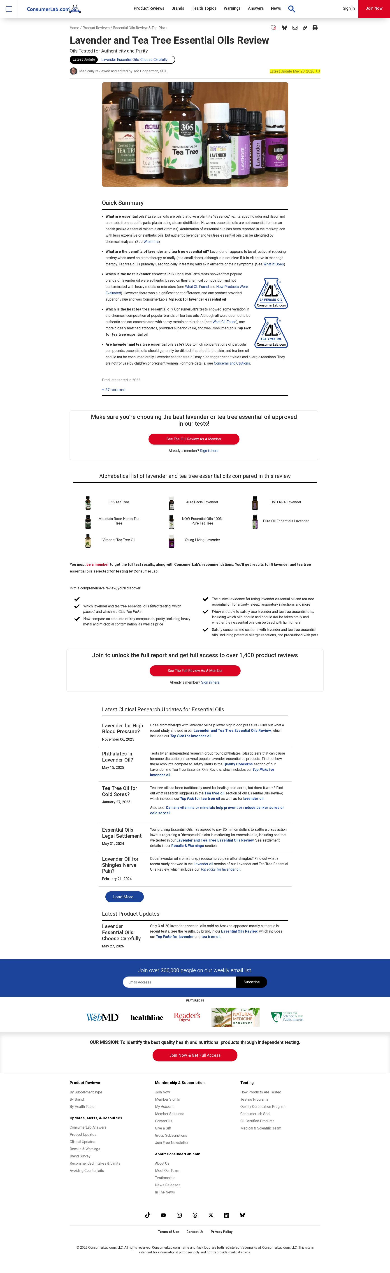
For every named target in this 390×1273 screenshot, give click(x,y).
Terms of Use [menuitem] (168, 1232)
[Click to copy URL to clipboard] (305, 28)
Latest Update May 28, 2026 (295, 71)
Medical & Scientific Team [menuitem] (260, 1128)
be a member (97, 564)
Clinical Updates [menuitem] (82, 1142)
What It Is (151, 242)
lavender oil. (253, 798)
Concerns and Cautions (232, 363)
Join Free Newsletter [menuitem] (171, 1143)
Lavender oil (203, 864)
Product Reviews (96, 28)
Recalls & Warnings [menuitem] (85, 1149)
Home (74, 28)
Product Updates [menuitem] (83, 1134)
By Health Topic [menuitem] (82, 1106)
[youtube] (163, 1215)
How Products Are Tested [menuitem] (260, 1092)
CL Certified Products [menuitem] (257, 1121)
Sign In (349, 8)
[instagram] (179, 1215)
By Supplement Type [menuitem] (86, 1092)
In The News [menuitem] (165, 1192)
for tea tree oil (200, 798)
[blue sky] (242, 1215)
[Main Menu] (9, 9)
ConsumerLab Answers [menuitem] (88, 1127)
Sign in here (209, 451)
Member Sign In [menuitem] (167, 1099)
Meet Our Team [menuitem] (167, 1170)
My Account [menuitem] (164, 1106)
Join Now (374, 8)
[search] (291, 9)
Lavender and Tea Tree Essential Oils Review (232, 730)
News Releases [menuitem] (167, 1185)
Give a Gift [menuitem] (163, 1128)
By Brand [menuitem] (77, 1099)
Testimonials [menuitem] (165, 1178)
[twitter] (210, 1215)
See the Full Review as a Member (194, 439)
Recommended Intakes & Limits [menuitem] (95, 1163)
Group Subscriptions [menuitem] (171, 1135)
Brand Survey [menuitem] (80, 1156)
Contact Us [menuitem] (163, 1121)
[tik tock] (147, 1215)
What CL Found (197, 287)
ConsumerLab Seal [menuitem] (255, 1114)
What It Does (273, 264)
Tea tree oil (214, 793)
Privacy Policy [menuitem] (221, 1232)
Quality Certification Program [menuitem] (263, 1106)
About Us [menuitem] (162, 1163)
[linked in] (226, 1215)
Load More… (124, 896)
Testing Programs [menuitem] (254, 1099)
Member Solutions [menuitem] (169, 1114)
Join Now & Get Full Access (195, 1055)
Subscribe (252, 982)
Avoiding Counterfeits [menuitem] (87, 1170)
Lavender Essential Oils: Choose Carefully (134, 59)
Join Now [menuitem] (162, 1092)
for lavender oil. (191, 736)
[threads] (195, 1215)
